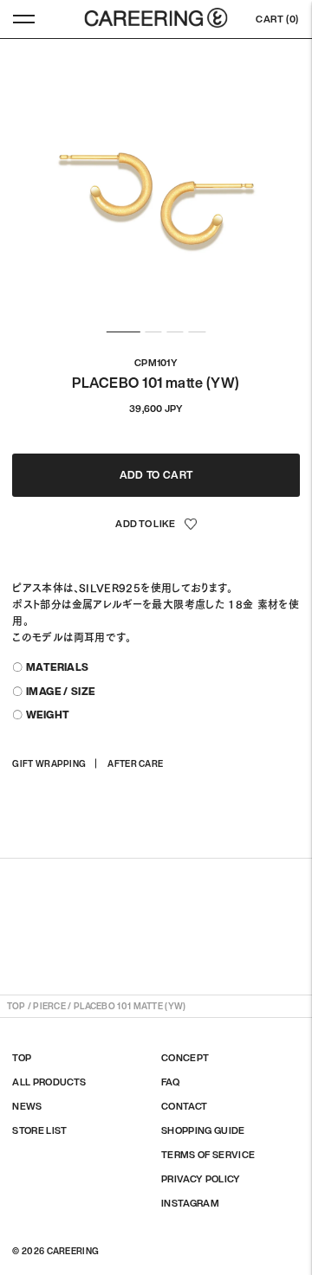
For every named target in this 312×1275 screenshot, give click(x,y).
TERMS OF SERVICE (208, 1155)
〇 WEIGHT (40, 714)
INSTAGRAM (190, 1203)
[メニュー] (24, 19)
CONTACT (184, 1106)
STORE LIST (39, 1130)
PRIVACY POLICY (201, 1179)
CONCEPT (185, 1058)
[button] (155, 524)
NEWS (27, 1106)
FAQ (170, 1082)
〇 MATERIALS (50, 667)
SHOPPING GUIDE (203, 1130)
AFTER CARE (135, 763)
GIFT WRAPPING (49, 763)
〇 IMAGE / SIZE (53, 691)
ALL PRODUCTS (49, 1082)
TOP (16, 1006)
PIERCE (49, 1006)
